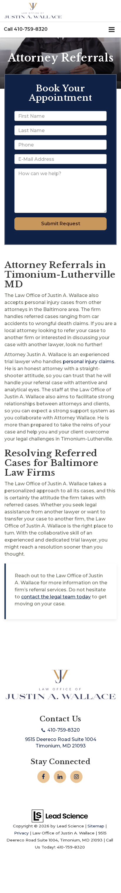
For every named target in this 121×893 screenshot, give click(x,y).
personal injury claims (88, 361)
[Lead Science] (60, 816)
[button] (25, 29)
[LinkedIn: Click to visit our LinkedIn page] (60, 777)
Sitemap (96, 826)
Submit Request (60, 223)
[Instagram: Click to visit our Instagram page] (76, 777)
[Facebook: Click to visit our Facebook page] (43, 777)
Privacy (21, 833)
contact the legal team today (56, 597)
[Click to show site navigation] (111, 30)
